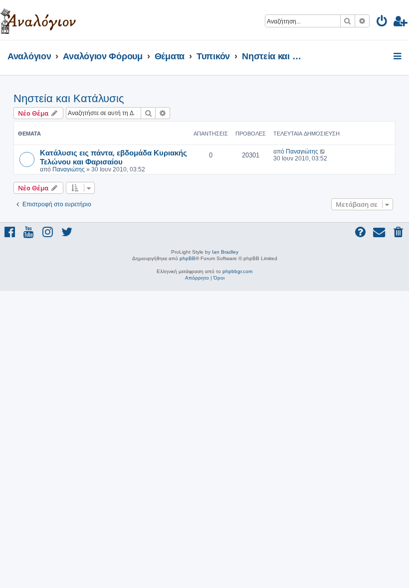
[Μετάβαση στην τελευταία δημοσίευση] (323, 151)
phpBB (188, 258)
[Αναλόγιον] (38, 20)
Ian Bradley (225, 252)
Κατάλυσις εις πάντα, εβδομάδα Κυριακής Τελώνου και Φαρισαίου (113, 157)
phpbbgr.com (237, 271)
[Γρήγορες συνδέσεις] (398, 57)
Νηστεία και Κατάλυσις (68, 98)
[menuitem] (382, 22)
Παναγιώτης (68, 169)
